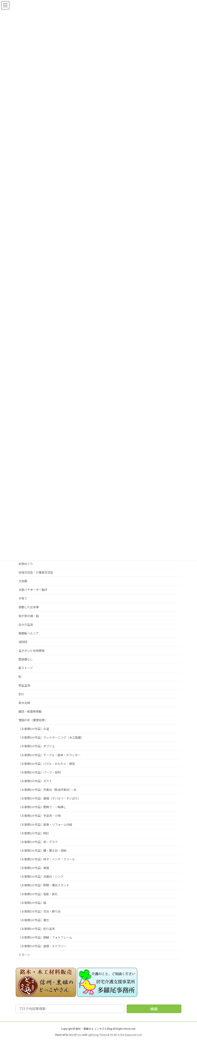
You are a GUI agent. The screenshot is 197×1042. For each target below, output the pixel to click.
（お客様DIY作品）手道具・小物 (39, 816)
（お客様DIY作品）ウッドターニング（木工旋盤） (51, 737)
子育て (22, 598)
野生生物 (24, 685)
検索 (154, 1009)
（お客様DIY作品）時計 (33, 833)
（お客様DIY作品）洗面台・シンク (40, 876)
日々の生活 (25, 624)
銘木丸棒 (24, 702)
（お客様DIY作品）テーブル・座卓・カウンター (49, 755)
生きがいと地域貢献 (31, 650)
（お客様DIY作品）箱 (32, 902)
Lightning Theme (97, 1034)
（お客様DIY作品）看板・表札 (38, 894)
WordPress (75, 1034)
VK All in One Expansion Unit (126, 1034)
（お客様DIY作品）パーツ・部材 (39, 772)
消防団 (22, 642)
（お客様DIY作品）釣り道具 (36, 929)
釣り (21, 694)
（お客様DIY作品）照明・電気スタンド (43, 885)
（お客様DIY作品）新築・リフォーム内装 (45, 824)
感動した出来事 (28, 607)
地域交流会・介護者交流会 (35, 572)
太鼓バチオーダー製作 (32, 590)
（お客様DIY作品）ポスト (35, 781)
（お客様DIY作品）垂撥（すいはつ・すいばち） (49, 798)
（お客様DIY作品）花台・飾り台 (39, 911)
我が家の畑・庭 (28, 616)
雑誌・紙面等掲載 (30, 711)
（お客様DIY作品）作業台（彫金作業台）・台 (47, 790)
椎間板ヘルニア (28, 633)
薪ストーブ (25, 668)
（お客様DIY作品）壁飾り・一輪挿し (42, 807)
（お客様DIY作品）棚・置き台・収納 (42, 850)
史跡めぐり (25, 563)
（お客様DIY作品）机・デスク (38, 842)
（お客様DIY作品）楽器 (33, 868)
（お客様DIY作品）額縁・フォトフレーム (45, 937)
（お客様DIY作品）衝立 (33, 920)
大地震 (22, 581)
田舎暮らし (25, 659)
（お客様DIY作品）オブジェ (36, 746)
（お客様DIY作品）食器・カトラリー (42, 946)
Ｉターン (24, 955)
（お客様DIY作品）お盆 (33, 729)
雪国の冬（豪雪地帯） (32, 720)
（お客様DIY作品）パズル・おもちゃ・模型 (46, 763)
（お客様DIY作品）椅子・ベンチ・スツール (46, 859)
